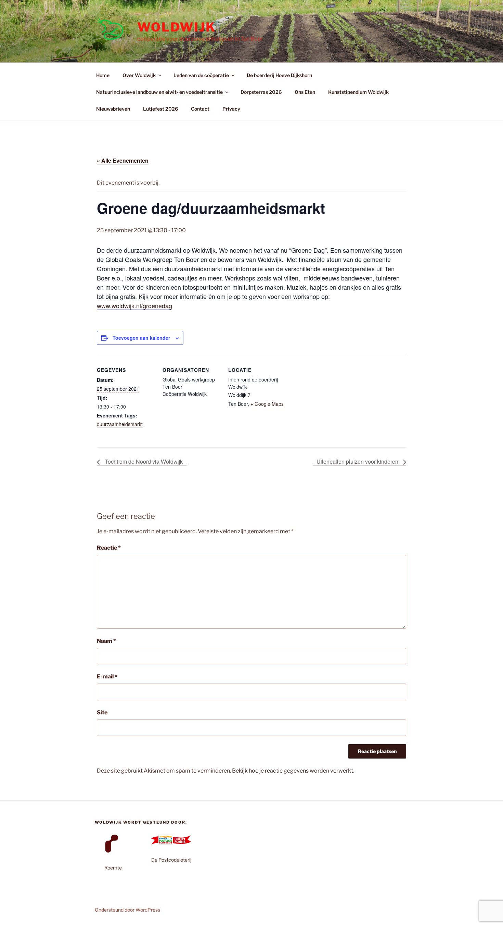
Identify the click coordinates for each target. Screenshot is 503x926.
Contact (200, 109)
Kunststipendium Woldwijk (358, 92)
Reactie (109, 548)
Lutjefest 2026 (160, 109)
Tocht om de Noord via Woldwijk (143, 461)
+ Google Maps (267, 403)
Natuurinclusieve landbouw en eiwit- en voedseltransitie (159, 92)
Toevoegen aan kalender (141, 337)
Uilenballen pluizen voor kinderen (358, 461)
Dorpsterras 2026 (261, 92)
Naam (106, 641)
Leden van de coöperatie (201, 75)
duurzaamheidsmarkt (120, 424)
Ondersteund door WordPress (127, 910)
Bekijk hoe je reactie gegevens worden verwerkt (292, 770)
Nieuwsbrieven (113, 109)
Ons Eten (305, 92)
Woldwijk (176, 27)
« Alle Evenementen (123, 160)
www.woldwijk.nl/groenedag (134, 305)
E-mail (107, 676)
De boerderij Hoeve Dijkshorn (279, 75)
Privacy (231, 109)
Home (102, 75)
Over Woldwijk (139, 75)
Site (102, 712)
